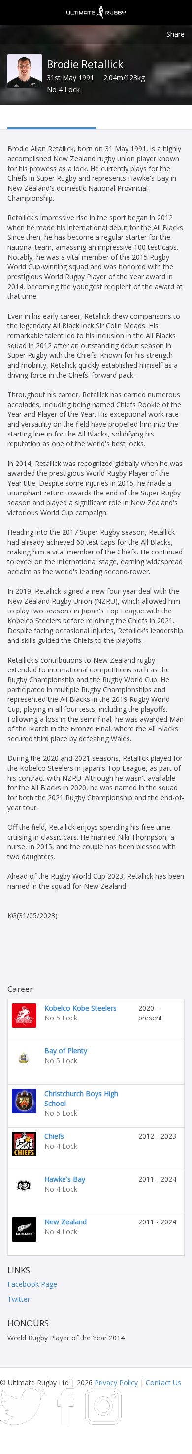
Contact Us (163, 1382)
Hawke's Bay (64, 1179)
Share (175, 34)
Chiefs (54, 1136)
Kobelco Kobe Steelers (80, 1008)
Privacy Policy (116, 1382)
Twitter (18, 1299)
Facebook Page (32, 1284)
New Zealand (65, 1221)
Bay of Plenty (65, 1050)
